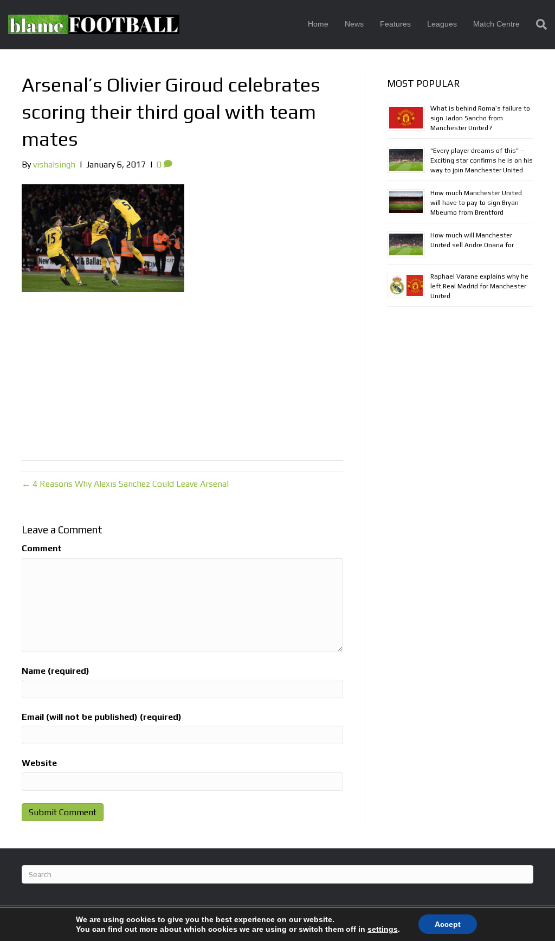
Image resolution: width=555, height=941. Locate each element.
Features (395, 24)
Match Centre (496, 24)
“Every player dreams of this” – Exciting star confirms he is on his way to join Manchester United (481, 160)
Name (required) (55, 671)
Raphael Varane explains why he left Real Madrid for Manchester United (479, 286)
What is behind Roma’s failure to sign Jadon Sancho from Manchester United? (480, 118)
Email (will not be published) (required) (102, 717)
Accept (448, 924)
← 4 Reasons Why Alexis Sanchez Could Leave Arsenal (125, 484)
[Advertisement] (182, 373)
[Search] (537, 24)
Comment (42, 548)
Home (318, 24)
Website (39, 763)
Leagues (442, 24)
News (354, 24)
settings (382, 929)
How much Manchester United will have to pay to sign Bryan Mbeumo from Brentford (476, 202)
